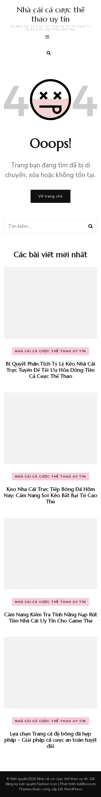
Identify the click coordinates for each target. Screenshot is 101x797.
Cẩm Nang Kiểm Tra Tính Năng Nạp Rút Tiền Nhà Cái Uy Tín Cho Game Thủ (50, 617)
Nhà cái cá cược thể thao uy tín (50, 14)
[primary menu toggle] (48, 37)
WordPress (73, 789)
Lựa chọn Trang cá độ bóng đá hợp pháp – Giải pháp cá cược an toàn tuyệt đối (50, 740)
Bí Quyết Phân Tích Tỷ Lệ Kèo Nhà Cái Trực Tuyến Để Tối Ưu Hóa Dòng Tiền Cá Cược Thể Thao (50, 370)
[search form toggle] (49, 53)
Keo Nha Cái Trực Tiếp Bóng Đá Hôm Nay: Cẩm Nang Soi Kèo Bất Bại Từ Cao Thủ (50, 495)
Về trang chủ (50, 196)
